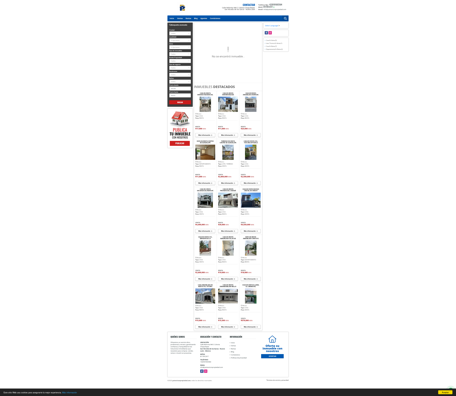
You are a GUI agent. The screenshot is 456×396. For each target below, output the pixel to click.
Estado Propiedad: (175, 58)
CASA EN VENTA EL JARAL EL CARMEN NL (250, 285)
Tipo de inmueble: (175, 51)
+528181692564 (275, 4)
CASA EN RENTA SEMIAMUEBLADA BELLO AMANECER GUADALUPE (228, 285)
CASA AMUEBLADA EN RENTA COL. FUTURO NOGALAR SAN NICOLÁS (205, 285)
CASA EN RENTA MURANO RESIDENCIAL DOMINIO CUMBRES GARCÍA (205, 93)
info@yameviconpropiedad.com (211, 367)
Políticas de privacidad (239, 358)
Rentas (188, 18)
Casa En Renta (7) (271, 46)
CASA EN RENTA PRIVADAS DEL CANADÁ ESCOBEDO (228, 189)
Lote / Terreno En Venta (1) (274, 43)
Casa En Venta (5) (271, 40)
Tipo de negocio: (175, 64)
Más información (69, 392)
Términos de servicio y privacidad (277, 380)
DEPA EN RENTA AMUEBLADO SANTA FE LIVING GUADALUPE (251, 237)
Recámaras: (173, 71)
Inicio (172, 18)
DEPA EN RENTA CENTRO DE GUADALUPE (205, 141)
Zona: (171, 44)
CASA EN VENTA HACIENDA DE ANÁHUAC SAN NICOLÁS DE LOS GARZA (205, 189)
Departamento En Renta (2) (274, 49)
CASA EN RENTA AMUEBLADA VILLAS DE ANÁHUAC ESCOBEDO (228, 237)
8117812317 (268, 6)
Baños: (171, 78)
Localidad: (172, 37)
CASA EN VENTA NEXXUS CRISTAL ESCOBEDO (250, 189)
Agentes (203, 18)
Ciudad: (172, 30)
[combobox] (180, 33)
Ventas (180, 18)
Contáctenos (215, 18)
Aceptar (445, 392)
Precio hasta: (173, 92)
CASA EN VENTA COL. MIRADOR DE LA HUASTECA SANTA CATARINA (205, 237)
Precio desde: (174, 85)
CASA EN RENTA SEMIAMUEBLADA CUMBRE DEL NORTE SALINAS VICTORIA (228, 93)
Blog (196, 18)
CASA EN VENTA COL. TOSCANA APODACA (251, 141)
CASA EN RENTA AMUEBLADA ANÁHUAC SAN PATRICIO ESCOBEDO (251, 93)
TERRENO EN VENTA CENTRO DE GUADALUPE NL (228, 141)
